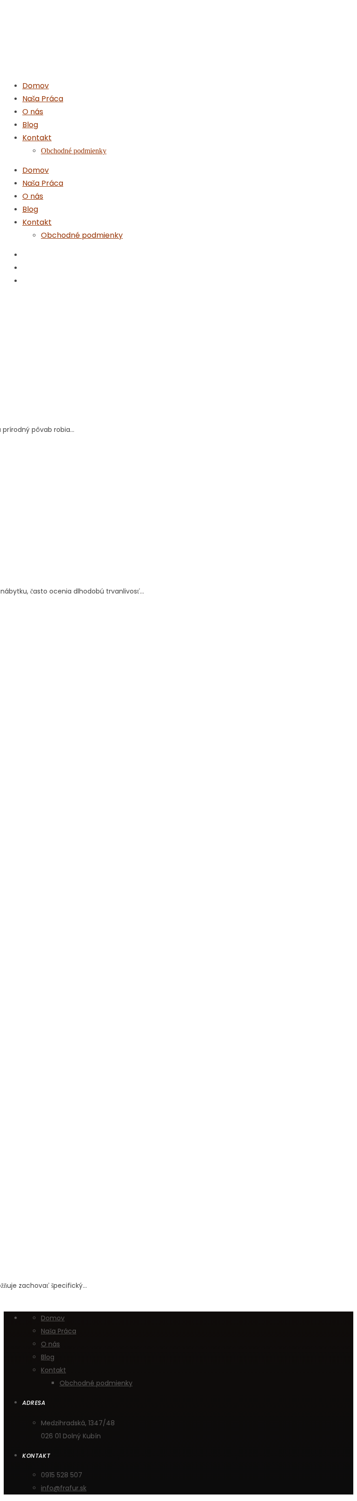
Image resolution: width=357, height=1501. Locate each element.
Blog (30, 209)
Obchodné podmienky (82, 235)
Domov (35, 170)
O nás (32, 196)
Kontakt (37, 222)
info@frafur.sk (63, 1488)
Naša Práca (42, 183)
